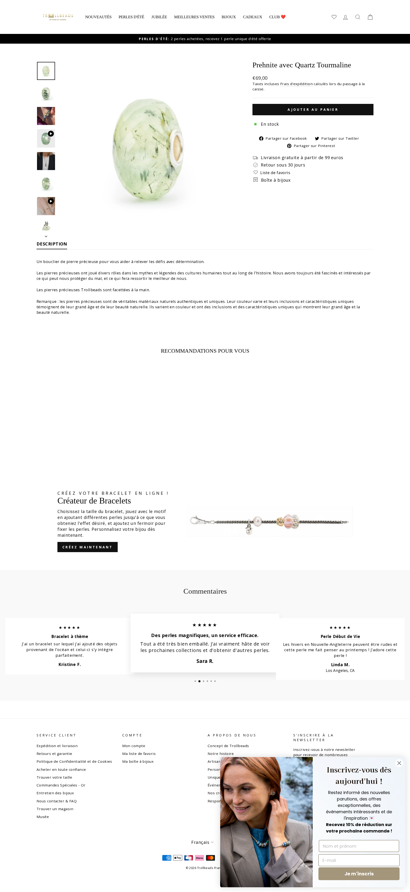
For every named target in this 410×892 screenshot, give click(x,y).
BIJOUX (229, 17)
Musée (43, 816)
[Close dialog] (399, 763)
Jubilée (159, 17)
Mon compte (133, 745)
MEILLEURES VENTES (194, 17)
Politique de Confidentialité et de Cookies (74, 761)
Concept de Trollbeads (228, 745)
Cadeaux (252, 17)
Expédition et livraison (57, 745)
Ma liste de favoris (139, 753)
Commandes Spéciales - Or (61, 785)
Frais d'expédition (296, 83)
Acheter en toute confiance (61, 769)
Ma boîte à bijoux (138, 761)
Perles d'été (131, 17)
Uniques (215, 777)
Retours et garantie (54, 753)
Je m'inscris (359, 873)
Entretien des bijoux (55, 792)
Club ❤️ (277, 17)
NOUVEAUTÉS (98, 17)
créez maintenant (87, 547)
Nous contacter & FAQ (57, 801)
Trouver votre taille (54, 777)
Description (52, 244)
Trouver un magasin (55, 808)
